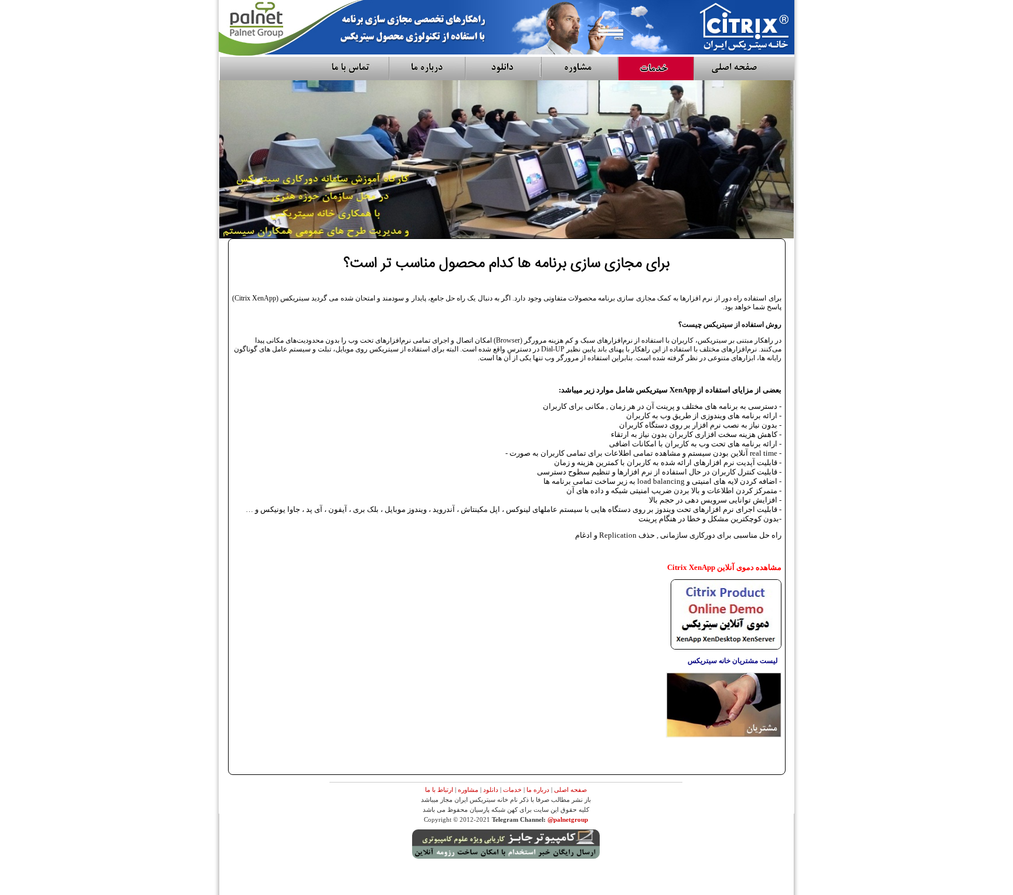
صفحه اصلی (570, 789)
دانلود (490, 789)
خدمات (512, 789)
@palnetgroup (568, 819)
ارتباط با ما (439, 789)
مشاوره (468, 789)
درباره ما (537, 789)
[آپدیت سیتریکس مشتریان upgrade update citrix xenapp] (723, 735)
